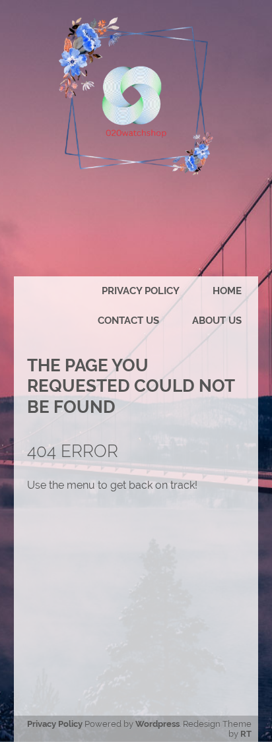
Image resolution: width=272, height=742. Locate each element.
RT (246, 734)
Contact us (128, 320)
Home (227, 291)
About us (217, 320)
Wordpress (157, 724)
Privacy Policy (141, 291)
